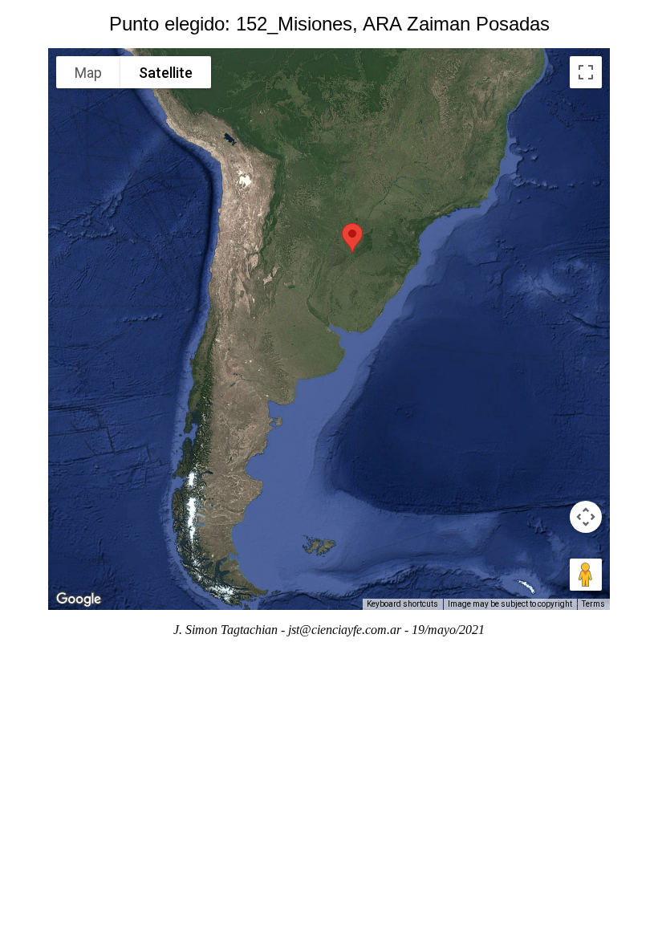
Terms (593, 603)
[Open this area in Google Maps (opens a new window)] (78, 599)
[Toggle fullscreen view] (586, 72)
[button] (352, 238)
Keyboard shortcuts (402, 603)
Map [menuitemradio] (88, 72)
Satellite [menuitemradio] (166, 72)
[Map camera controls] (586, 517)
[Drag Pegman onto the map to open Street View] (586, 575)
